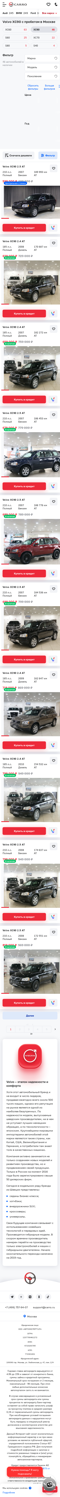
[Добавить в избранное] (53, 168)
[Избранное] (48, 4)
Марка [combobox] (31, 58)
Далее (30, 1015)
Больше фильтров (49, 87)
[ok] (39, 1297)
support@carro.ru (44, 1307)
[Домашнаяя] (18, 4)
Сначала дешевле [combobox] (20, 155)
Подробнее (9, 1492)
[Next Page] (55, 1029)
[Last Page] (31, 1034)
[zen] (21, 1297)
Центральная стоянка (15, 183)
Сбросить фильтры (33, 87)
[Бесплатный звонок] (56, 4)
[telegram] (12, 1297)
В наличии (10, 258)
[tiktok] (48, 1297)
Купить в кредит (24, 227)
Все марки (48, 13)
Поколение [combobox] (34, 76)
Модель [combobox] (32, 67)
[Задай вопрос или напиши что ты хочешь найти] (49, 1484)
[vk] (30, 1297)
